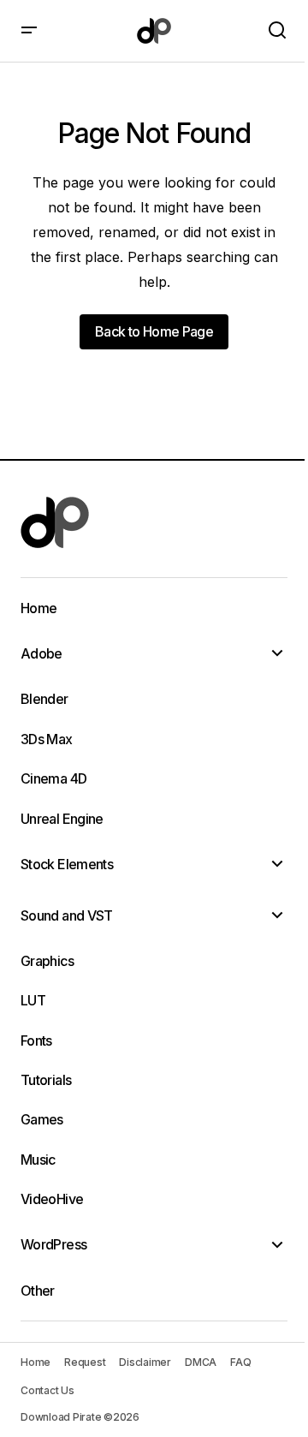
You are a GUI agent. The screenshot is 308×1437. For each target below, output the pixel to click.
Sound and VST (67, 915)
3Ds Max (47, 739)
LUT (33, 1000)
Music (38, 1159)
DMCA (200, 1362)
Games (42, 1119)
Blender (44, 698)
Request (84, 1362)
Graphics (47, 960)
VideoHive (52, 1198)
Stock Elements (67, 864)
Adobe (41, 653)
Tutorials (46, 1079)
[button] (29, 31)
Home (38, 608)
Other (38, 1290)
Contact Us (47, 1390)
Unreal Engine (62, 818)
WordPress (53, 1244)
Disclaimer (145, 1362)
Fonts (36, 1040)
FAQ (240, 1362)
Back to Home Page (154, 331)
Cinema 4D (53, 778)
